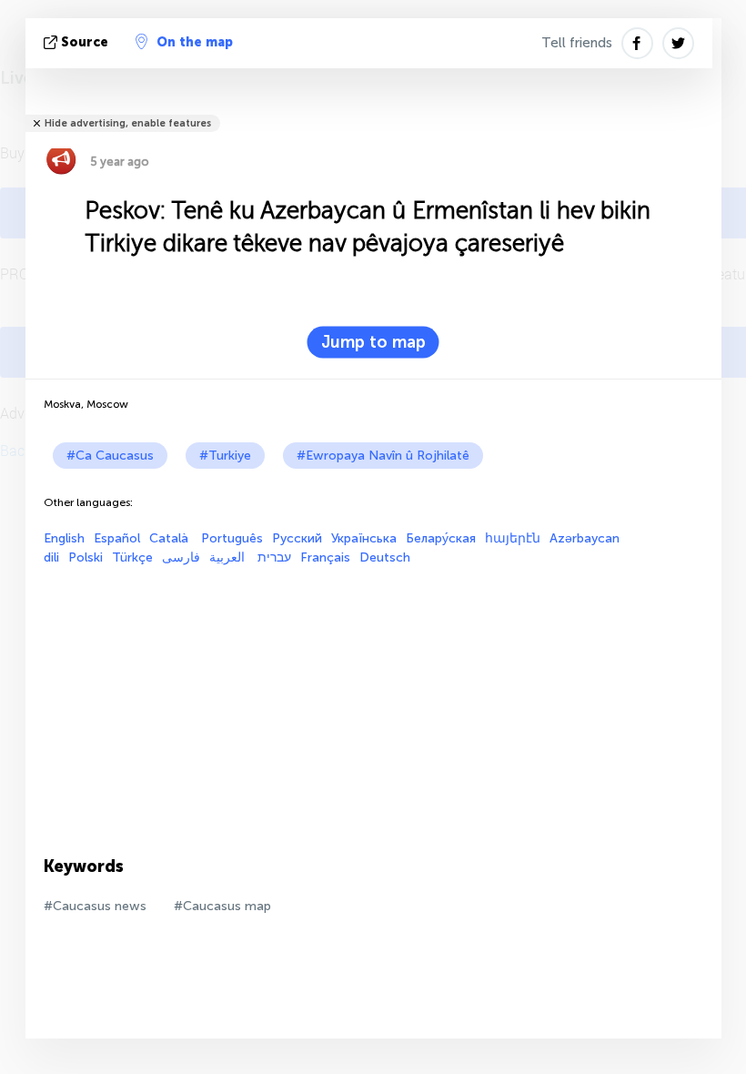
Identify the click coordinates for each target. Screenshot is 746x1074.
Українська (364, 538)
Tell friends (576, 43)
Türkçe (132, 557)
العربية (228, 557)
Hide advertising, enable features (128, 123)
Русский (297, 538)
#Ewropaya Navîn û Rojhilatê (383, 455)
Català (170, 538)
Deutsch (384, 557)
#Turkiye (225, 455)
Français (325, 557)
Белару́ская (441, 538)
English (64, 538)
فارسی (181, 557)
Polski (85, 557)
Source (84, 42)
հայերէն (512, 538)
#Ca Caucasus (110, 455)
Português (232, 538)
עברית (274, 557)
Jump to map (373, 342)
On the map (194, 42)
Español (117, 538)
